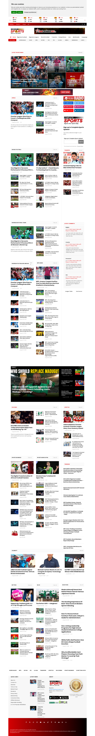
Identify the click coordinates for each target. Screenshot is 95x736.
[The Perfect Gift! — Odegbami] (47, 595)
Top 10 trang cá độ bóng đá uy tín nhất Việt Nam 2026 (26, 636)
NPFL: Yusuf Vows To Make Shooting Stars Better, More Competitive (51, 344)
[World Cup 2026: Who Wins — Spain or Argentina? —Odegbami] (40, 655)
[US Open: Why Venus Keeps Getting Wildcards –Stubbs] (40, 493)
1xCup (30, 40)
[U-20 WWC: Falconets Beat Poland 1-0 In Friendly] (14, 198)
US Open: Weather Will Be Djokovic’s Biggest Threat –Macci (51, 524)
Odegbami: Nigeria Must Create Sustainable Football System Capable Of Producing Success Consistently (51, 197)
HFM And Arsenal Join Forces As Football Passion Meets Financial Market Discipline (26, 533)
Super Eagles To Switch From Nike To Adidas (51, 122)
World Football (45, 37)
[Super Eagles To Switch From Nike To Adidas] (40, 123)
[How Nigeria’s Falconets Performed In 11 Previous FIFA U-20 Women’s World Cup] (40, 114)
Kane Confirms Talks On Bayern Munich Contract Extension (51, 176)
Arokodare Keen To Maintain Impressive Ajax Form (51, 131)
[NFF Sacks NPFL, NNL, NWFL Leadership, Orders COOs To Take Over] (40, 325)
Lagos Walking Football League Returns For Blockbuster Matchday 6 (51, 485)
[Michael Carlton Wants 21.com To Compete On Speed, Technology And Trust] (50, 561)
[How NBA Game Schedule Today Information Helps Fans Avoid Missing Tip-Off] (22, 417)
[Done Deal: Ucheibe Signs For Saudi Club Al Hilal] (14, 324)
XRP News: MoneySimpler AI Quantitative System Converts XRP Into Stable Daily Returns (27, 524)
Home (14, 37)
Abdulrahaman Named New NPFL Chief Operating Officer (51, 309)
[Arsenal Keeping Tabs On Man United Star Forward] (73, 158)
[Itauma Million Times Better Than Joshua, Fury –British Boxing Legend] (40, 508)
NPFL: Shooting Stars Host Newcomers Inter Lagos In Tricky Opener (51, 317)
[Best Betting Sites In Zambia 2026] (14, 644)
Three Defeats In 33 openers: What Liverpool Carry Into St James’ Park (51, 431)
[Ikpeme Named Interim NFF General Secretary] (40, 205)
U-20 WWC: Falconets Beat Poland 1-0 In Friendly (26, 197)
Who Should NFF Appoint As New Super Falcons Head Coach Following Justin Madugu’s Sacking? (32, 389)
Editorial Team (14, 689)
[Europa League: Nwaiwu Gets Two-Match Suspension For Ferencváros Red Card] (14, 345)
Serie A (66, 40)
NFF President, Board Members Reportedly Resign (72, 539)
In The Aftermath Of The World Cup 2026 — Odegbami (51, 647)
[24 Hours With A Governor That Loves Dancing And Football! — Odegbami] (40, 640)
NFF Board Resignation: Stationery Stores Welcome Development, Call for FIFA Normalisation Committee (26, 190)
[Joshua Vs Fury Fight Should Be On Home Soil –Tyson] (40, 516)
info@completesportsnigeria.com (56, 689)
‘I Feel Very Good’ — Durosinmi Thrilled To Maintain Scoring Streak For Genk (56, 82)
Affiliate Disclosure (15, 700)
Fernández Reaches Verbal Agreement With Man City (77, 174)
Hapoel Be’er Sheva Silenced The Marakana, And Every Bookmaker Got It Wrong (51, 422)
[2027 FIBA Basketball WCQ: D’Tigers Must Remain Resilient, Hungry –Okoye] (40, 501)
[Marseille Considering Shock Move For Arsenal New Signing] (67, 192)
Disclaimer (13, 691)
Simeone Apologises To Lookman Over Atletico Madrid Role (73, 495)
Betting (11, 24)
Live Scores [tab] (79, 291)
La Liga (60, 40)
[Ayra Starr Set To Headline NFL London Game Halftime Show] (67, 435)
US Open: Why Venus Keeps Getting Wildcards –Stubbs (52, 493)
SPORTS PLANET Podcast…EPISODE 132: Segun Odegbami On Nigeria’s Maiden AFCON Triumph (74, 82)
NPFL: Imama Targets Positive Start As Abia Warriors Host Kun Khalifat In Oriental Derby (56, 66)
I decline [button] (20, 12)
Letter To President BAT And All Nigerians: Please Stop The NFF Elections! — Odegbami (51, 631)
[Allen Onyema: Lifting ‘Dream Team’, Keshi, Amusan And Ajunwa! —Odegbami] (40, 610)
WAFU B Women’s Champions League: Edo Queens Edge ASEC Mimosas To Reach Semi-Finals (51, 334)
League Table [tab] (68, 291)
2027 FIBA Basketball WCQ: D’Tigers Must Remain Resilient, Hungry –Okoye (52, 500)
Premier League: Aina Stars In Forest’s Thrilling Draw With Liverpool (25, 81)
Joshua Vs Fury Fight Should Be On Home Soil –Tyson (51, 516)
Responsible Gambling (16, 702)
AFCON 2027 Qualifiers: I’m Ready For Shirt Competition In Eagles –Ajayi (73, 513)
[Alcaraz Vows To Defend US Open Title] (47, 467)
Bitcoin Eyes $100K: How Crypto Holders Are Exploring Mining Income (26, 485)
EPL (54, 40)
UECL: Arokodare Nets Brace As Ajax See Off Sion (26, 330)
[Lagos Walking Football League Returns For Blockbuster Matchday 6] (40, 485)
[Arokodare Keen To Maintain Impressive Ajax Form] (40, 131)
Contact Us (13, 682)
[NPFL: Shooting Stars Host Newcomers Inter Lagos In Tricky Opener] (40, 317)
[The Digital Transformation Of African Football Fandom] (22, 467)
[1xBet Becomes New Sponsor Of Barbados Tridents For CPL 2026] (14, 612)
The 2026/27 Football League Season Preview (67, 382)
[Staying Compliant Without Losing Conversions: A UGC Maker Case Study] (14, 493)
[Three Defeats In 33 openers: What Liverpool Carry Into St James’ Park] (40, 431)
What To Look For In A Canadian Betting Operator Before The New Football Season (26, 652)
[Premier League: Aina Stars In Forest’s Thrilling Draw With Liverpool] (29, 72)
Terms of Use (14, 687)
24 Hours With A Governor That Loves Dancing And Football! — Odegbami (51, 639)
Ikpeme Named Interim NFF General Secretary (52, 204)
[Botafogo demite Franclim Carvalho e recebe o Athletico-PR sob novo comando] (14, 620)
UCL (49, 40)
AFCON (42, 40)
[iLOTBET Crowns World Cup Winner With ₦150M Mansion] (77, 561)
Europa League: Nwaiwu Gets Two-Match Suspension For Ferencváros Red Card (26, 346)
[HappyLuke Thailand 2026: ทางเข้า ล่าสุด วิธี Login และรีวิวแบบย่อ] (22, 595)
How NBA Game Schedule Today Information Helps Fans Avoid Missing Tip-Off (21, 427)
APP (28, 24)
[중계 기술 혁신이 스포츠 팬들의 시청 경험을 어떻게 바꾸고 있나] (14, 629)
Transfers (54, 37)
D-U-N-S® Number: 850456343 (18, 704)
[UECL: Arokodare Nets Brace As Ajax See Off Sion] (14, 331)
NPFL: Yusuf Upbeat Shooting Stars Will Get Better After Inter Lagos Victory (51, 293)
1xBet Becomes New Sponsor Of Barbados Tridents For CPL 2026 (25, 612)
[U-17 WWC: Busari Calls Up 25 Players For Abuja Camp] (40, 184)
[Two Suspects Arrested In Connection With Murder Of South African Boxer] (67, 454)
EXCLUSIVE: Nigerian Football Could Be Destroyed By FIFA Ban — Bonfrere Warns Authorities (73, 480)
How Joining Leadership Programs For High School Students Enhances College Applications (71, 629)
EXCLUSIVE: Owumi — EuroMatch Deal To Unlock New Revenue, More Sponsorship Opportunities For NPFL (51, 352)
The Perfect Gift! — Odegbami (46, 603)
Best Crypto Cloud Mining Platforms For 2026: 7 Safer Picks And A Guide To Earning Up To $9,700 (27, 502)
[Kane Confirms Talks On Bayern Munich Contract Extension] (40, 177)
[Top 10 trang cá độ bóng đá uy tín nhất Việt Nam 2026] (14, 636)
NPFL (37, 40)
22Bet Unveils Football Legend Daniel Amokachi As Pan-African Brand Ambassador (22, 571)
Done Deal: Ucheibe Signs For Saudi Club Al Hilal (26, 323)
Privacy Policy (14, 693)
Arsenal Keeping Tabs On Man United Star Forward (72, 167)
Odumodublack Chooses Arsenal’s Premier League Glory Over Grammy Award (26, 204)
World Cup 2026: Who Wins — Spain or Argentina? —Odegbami (52, 655)
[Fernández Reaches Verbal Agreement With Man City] (67, 175)
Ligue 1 (82, 40)
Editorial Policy (14, 695)
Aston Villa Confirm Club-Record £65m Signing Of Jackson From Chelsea (77, 183)
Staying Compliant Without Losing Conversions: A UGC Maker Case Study (26, 493)
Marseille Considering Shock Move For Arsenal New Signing (77, 192)
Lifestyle (51, 670)
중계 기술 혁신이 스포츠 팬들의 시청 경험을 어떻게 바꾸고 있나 (26, 628)
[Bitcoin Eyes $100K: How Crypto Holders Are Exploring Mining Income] (14, 485)
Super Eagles (22, 40)
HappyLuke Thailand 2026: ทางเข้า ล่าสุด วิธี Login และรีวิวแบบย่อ (21, 604)
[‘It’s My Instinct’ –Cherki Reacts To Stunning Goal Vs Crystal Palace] (47, 159)
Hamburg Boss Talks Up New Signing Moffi (26, 309)
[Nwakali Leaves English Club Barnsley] (14, 317)
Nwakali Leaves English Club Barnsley (25, 316)
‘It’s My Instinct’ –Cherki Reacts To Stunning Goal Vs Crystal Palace (47, 169)
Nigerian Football (22, 37)
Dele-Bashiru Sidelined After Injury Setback (25, 337)
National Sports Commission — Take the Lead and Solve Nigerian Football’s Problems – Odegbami (51, 621)
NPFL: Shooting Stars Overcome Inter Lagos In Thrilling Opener (51, 301)
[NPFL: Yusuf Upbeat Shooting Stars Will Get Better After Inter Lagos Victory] (40, 292)
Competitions (62, 37)
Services (18, 24)
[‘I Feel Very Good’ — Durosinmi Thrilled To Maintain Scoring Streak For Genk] (40, 104)
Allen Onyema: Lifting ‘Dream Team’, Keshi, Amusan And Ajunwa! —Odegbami (51, 611)
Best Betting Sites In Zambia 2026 (25, 643)
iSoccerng (59, 670)
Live (69, 37)
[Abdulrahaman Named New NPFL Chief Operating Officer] (40, 309)
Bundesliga (75, 40)
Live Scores (12, 40)
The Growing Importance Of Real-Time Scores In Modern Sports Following (72, 604)
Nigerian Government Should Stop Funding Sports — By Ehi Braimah (51, 413)
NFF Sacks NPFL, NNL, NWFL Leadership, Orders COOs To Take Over (51, 325)
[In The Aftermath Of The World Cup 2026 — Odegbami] (40, 648)
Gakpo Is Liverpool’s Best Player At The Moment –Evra (51, 190)
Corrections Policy (15, 698)
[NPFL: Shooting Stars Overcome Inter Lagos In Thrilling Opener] (40, 301)
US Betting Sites (81, 670)
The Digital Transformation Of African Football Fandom (21, 477)
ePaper (24, 24)
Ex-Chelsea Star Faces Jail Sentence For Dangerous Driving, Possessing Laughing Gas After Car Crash (78, 444)
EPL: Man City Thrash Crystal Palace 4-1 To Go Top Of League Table (26, 183)
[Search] (84, 24)
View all (80, 52)
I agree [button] (14, 12)
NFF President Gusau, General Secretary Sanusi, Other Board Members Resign (72, 504)
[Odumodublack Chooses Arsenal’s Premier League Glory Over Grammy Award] (14, 205)
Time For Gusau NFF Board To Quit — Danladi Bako (51, 439)
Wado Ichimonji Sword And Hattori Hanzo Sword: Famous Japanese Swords (72, 592)
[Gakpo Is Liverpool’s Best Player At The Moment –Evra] (40, 191)
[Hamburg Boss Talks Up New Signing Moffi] (14, 310)
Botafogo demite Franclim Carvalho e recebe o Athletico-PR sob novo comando (26, 621)
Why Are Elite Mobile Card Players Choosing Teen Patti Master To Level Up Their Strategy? (71, 655)
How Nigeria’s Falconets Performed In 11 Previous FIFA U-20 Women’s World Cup (74, 66)
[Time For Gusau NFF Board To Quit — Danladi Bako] (40, 440)
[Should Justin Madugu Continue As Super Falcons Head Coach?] (79, 393)
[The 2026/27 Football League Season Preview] (79, 383)
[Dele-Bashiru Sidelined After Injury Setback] (14, 338)
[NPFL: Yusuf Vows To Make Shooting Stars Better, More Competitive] (40, 344)
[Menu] (10, 37)
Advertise (13, 684)
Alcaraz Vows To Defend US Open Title (46, 477)
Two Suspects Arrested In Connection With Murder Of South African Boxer (78, 454)
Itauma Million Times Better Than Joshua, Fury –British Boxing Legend (51, 508)
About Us (13, 680)
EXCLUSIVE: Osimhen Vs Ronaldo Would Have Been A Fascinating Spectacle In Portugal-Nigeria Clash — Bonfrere (72, 471)
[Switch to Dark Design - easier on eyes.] (82, 24)
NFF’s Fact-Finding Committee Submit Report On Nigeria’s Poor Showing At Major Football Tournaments (72, 531)
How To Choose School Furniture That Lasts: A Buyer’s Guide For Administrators (72, 616)
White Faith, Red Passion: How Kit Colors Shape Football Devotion (72, 642)
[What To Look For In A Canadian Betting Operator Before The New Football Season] (14, 651)
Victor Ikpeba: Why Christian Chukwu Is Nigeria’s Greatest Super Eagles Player (66, 371)
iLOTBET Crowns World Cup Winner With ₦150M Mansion (75, 571)
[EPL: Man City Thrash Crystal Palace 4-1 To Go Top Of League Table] (14, 184)
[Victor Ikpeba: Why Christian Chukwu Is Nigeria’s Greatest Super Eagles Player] (79, 372)
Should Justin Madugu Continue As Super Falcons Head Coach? (66, 393)
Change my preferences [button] (30, 12)
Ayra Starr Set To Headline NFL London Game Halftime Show (77, 435)
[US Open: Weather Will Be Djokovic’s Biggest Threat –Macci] (40, 524)
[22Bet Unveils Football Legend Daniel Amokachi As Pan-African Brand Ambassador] (23, 561)
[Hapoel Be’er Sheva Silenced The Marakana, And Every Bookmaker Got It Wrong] (40, 422)
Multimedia (76, 37)
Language (84, 37)
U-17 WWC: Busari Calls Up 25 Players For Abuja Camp (52, 183)
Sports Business (69, 670)
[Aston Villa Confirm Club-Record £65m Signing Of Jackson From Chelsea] (67, 182)
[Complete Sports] (17, 31)
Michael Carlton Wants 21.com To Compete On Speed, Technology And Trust (50, 571)
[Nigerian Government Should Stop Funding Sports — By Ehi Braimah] (40, 413)
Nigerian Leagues (34, 37)
